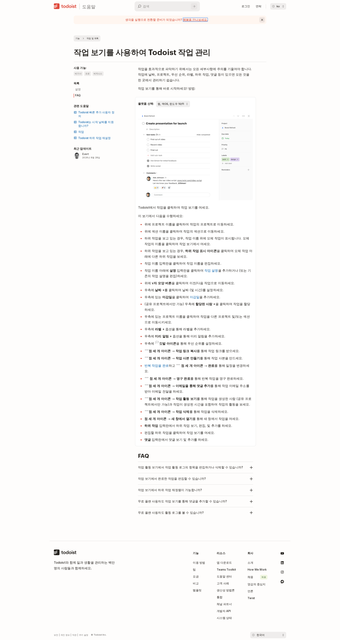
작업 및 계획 (93, 38)
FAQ (78, 95)
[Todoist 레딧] (282, 582)
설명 (78, 89)
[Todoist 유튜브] (282, 554)
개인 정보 (65, 635)
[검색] (194, 6)
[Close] (262, 20)
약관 (74, 635)
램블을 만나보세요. (195, 19)
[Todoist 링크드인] (282, 563)
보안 (56, 635)
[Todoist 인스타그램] (282, 572)
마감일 (194, 297)
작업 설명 (211, 270)
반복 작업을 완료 (156, 365)
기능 (77, 38)
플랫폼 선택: (146, 103)
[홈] (65, 6)
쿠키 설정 (83, 635)
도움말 (88, 6)
